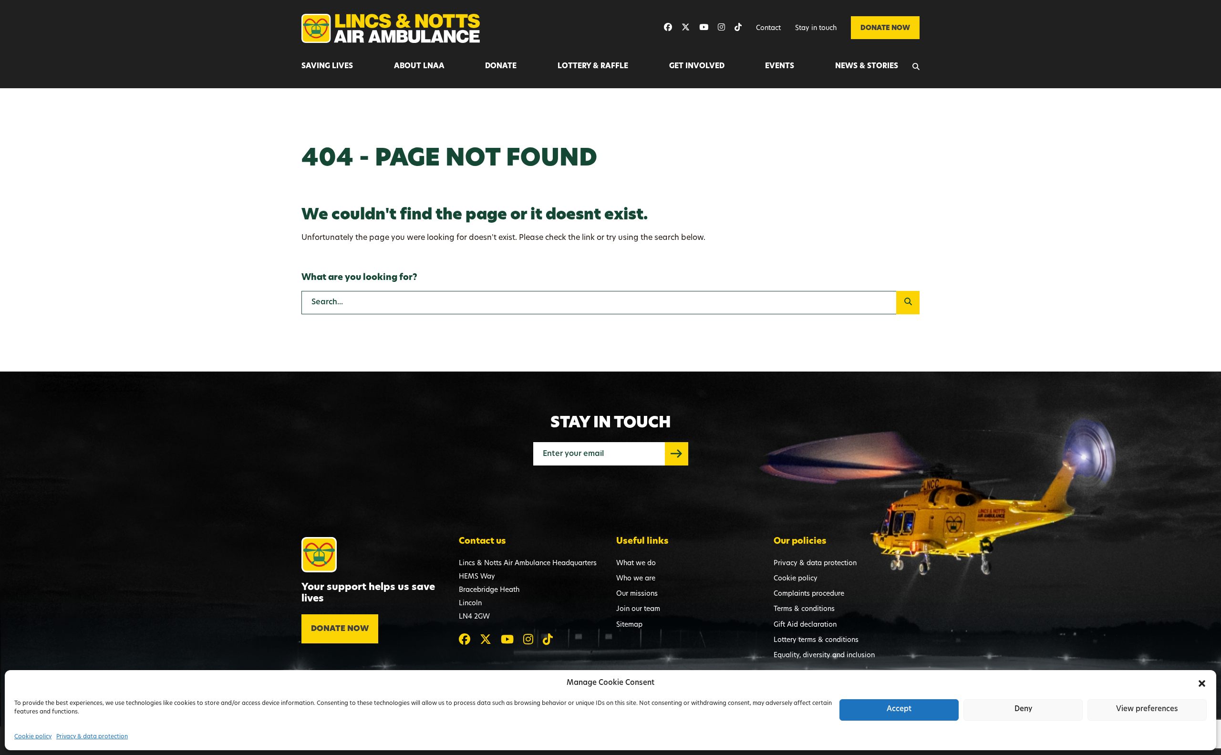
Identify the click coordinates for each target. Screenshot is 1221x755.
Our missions (637, 594)
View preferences (1147, 709)
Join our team (638, 609)
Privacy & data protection (92, 737)
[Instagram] (721, 28)
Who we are (635, 578)
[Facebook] (668, 28)
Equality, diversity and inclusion (824, 655)
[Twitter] (686, 28)
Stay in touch (816, 28)
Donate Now (885, 28)
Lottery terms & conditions (816, 640)
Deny (1023, 709)
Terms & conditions (804, 609)
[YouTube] (703, 28)
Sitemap (629, 625)
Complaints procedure (809, 594)
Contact (768, 28)
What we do (636, 563)
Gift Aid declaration (805, 625)
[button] (1202, 683)
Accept (899, 709)
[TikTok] (738, 28)
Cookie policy (33, 737)
